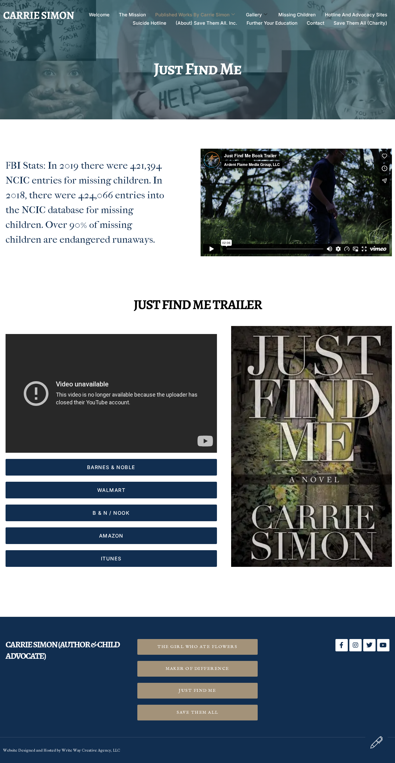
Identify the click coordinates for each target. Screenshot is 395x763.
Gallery (254, 15)
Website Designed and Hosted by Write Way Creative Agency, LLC (61, 750)
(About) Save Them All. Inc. (206, 23)
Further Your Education (272, 23)
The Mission (132, 15)
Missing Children (297, 15)
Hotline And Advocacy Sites (356, 15)
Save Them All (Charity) (360, 23)
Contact (315, 23)
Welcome (99, 15)
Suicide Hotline (149, 23)
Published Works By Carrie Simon (192, 15)
